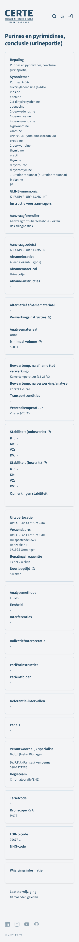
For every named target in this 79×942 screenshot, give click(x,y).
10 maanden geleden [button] (24, 897)
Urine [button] (13, 335)
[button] (17, 274)
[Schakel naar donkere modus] (62, 16)
